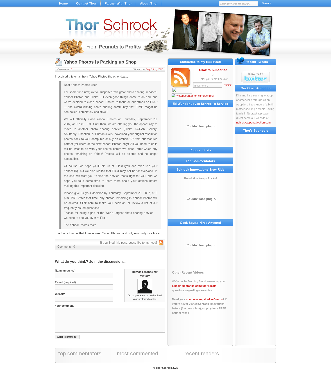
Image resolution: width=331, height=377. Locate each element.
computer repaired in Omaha (204, 299)
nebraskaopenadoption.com (253, 122)
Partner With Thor (118, 3)
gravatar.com (142, 295)
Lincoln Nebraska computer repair (194, 286)
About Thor (149, 3)
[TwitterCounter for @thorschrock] (193, 95)
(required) (65, 270)
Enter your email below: (213, 79)
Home (63, 3)
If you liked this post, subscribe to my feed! (128, 242)
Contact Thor (86, 3)
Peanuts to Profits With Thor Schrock (165, 33)
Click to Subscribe (213, 70)
